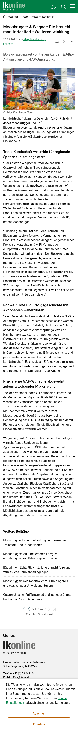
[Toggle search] (63, 6)
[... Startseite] (14, 7)
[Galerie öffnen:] (39, 89)
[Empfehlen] (65, 41)
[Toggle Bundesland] (52, 6)
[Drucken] (57, 41)
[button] (72, 6)
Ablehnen (39, 713)
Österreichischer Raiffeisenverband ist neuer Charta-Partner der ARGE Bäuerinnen (37, 597)
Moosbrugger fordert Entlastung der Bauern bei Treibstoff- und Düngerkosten (34, 543)
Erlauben (39, 724)
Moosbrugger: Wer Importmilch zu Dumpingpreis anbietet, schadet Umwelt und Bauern (35, 583)
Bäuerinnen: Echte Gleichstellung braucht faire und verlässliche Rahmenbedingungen (37, 570)
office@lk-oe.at (20, 677)
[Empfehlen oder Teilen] (72, 41)
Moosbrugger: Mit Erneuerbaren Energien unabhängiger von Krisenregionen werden (30, 556)
